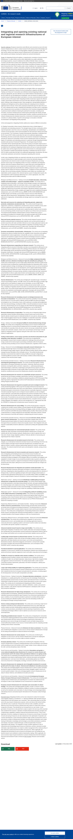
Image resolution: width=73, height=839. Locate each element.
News (38, 17)
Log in (35, 8)
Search (48, 17)
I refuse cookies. (55, 836)
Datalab (43, 17)
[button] (41, 8)
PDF (23, 748)
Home (3, 17)
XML (9, 748)
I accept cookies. (55, 833)
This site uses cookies (7, 834)
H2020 (19, 21)
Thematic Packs (10, 17)
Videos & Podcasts (31, 17)
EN (2, 25)
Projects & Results (20, 17)
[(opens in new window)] (12, 7)
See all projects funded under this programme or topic (60, 31)
